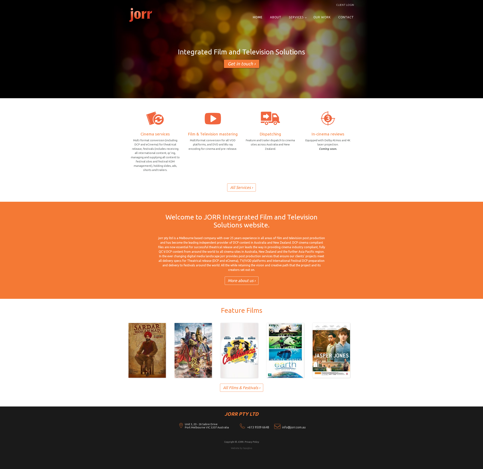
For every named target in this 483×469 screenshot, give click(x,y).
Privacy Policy (252, 442)
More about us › (241, 280)
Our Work (322, 17)
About (275, 17)
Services (296, 17)
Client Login (345, 4)
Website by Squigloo (241, 448)
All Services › (241, 187)
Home (257, 17)
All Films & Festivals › (241, 387)
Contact (346, 17)
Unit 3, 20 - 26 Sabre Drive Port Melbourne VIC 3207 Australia (207, 426)
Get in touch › (241, 63)
